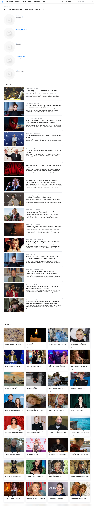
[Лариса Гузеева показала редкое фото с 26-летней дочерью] (36, 360)
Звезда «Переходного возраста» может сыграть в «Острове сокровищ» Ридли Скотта (42, 196)
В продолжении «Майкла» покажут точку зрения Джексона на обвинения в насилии (42, 287)
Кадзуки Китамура (21, 29)
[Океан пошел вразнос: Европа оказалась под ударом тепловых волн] (80, 426)
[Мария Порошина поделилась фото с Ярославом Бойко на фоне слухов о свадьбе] (58, 360)
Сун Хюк (18, 43)
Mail (2, 505)
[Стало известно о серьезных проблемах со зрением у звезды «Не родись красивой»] (36, 492)
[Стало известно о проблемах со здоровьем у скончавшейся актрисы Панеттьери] (80, 338)
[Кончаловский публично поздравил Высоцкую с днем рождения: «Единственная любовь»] (80, 492)
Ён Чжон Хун (19, 16)
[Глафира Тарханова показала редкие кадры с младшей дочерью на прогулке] (58, 492)
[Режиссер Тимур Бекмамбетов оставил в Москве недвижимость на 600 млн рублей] (58, 426)
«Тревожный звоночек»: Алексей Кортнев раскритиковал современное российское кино (41, 272)
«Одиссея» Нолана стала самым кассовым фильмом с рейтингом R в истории (43, 227)
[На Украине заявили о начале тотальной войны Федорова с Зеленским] (58, 448)
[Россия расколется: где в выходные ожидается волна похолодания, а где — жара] (14, 470)
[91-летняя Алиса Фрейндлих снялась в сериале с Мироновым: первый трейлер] (80, 470)
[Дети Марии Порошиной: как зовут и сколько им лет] (58, 470)
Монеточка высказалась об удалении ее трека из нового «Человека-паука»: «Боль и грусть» (42, 181)
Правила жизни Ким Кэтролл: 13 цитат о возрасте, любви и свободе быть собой (43, 242)
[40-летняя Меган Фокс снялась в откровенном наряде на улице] (36, 470)
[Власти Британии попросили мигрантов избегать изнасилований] (14, 382)
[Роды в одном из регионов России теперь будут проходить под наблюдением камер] (58, 338)
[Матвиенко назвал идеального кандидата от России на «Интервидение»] (80, 382)
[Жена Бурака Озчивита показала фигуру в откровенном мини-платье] (14, 492)
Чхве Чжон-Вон (20, 56)
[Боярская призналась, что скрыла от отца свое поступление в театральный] (80, 404)
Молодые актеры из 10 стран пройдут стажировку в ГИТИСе (43, 166)
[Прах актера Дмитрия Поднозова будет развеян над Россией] (14, 448)
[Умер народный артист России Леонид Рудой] (36, 338)
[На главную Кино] (5, 1)
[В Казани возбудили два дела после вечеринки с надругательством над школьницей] (36, 382)
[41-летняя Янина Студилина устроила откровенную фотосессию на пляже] (36, 448)
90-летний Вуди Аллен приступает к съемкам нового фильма (44, 136)
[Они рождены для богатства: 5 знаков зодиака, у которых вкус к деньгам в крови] (80, 360)
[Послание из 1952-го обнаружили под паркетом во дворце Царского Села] (14, 338)
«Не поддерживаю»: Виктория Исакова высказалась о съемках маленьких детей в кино (43, 106)
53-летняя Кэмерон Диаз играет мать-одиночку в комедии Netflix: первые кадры (43, 212)
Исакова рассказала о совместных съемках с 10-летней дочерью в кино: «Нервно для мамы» (42, 257)
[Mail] (2, 1)
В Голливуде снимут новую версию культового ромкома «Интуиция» (41, 91)
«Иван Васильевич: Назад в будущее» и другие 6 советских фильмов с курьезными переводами (42, 302)
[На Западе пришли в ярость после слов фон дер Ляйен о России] (14, 360)
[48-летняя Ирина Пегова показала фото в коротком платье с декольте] (58, 404)
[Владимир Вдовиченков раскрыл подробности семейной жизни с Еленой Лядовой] (14, 404)
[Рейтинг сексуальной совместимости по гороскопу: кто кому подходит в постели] (58, 382)
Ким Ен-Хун (19, 70)
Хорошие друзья (7, 6)
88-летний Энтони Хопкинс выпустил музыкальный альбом (43, 151)
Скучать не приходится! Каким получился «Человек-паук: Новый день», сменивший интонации (44, 121)
